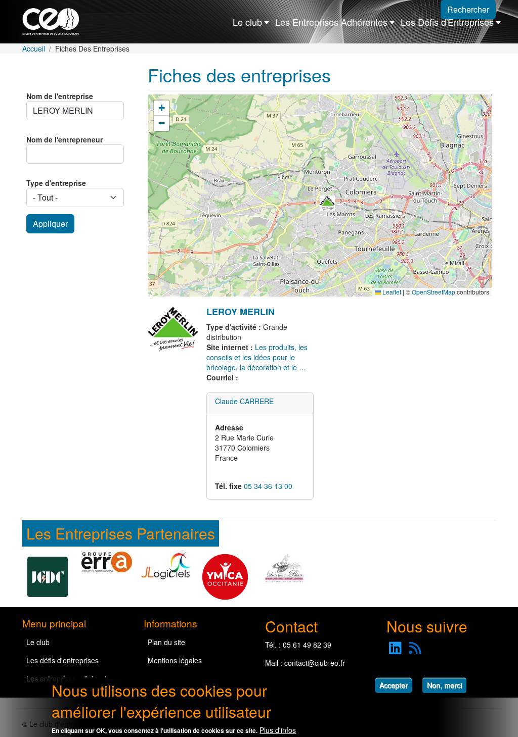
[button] (327, 203)
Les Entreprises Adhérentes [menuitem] (331, 21)
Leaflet (391, 291)
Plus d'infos (278, 730)
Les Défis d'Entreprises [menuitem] (447, 21)
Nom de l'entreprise (59, 96)
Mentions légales (175, 660)
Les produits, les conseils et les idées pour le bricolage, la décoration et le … (257, 357)
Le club (38, 642)
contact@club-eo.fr (314, 663)
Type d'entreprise (56, 183)
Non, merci (444, 685)
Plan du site (166, 642)
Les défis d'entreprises (62, 660)
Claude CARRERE (244, 401)
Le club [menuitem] (247, 21)
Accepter (393, 685)
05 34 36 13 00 (268, 486)
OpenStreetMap (433, 291)
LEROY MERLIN (240, 311)
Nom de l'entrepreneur (64, 139)
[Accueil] (55, 22)
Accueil (33, 48)
